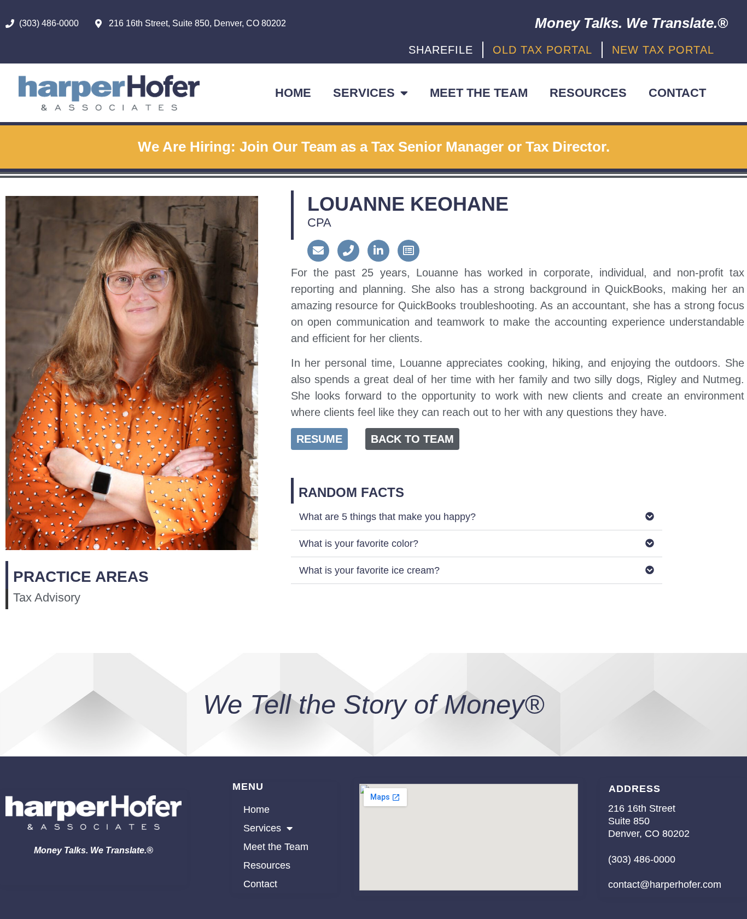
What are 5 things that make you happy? (387, 516)
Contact (677, 93)
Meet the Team (479, 93)
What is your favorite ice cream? (369, 570)
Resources (588, 93)
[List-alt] (408, 251)
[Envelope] (318, 251)
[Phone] (348, 251)
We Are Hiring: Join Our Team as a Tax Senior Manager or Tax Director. (374, 146)
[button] (477, 517)
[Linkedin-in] (378, 251)
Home (293, 93)
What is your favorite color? (358, 543)
